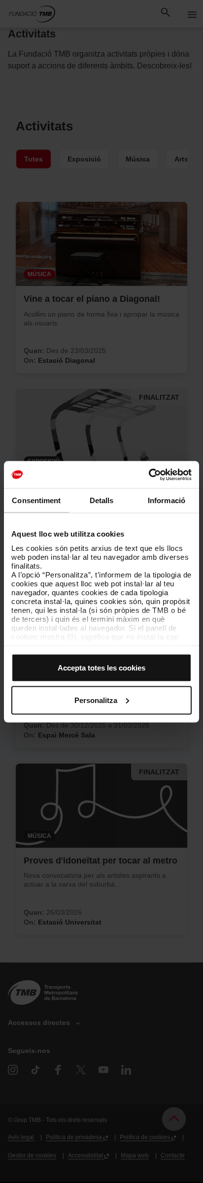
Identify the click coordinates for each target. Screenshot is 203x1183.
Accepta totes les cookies (101, 668)
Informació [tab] (166, 500)
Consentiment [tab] (36, 500)
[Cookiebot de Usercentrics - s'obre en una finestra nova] (148, 474)
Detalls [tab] (102, 500)
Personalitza (95, 700)
